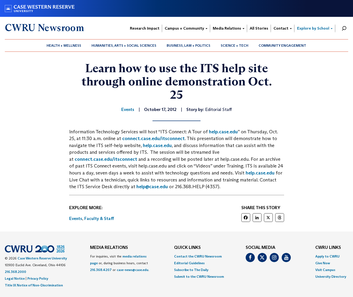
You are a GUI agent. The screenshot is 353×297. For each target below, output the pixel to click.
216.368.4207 (101, 270)
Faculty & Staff (99, 218)
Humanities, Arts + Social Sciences (123, 45)
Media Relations (227, 28)
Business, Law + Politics (188, 45)
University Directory (330, 276)
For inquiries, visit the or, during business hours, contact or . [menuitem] (119, 263)
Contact (281, 28)
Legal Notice (15, 278)
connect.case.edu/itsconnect (153, 138)
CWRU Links (328, 247)
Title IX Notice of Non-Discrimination (34, 285)
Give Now (322, 263)
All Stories (259, 28)
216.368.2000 (15, 272)
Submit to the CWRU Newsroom (199, 276)
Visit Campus (325, 270)
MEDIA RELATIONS (109, 247)
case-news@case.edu (132, 270)
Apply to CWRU (327, 256)
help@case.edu (152, 186)
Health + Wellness (64, 45)
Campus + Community (185, 28)
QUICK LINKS (187, 247)
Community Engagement (282, 45)
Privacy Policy (37, 278)
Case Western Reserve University (42, 258)
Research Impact (144, 28)
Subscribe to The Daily (191, 270)
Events (75, 218)
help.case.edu (223, 132)
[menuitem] (64, 45)
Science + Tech (234, 45)
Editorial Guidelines (189, 263)
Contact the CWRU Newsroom (198, 256)
